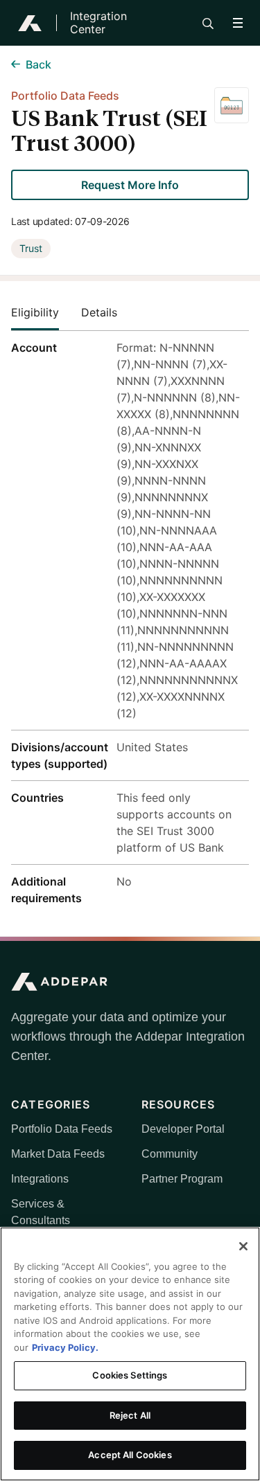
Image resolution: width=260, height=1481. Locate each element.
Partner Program (182, 1179)
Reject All (130, 1415)
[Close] (243, 1246)
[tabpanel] (130, 623)
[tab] (46, 312)
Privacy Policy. (65, 1347)
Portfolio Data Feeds (61, 1129)
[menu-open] (238, 23)
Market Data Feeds (58, 1154)
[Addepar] (30, 23)
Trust (30, 248)
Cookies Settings (129, 1375)
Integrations (40, 1179)
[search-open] (208, 24)
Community (169, 1154)
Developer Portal (183, 1129)
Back (38, 64)
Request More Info (130, 185)
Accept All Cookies (129, 1454)
